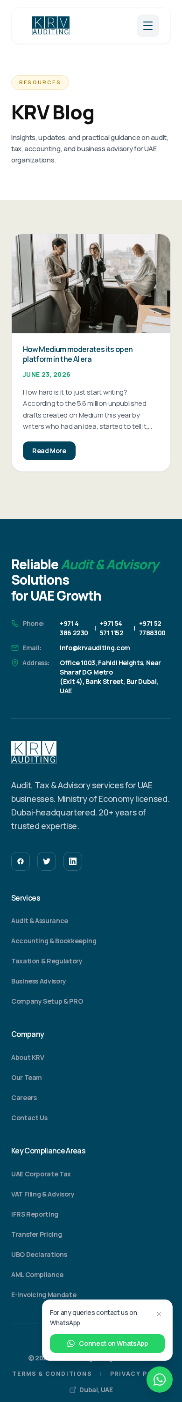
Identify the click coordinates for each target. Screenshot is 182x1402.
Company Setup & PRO (47, 1001)
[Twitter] (46, 861)
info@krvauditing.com (95, 647)
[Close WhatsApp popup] (159, 1314)
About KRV (27, 1057)
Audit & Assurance (39, 920)
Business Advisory (38, 980)
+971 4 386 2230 (74, 628)
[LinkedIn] (72, 861)
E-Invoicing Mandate (43, 1294)
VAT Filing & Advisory (42, 1193)
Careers (23, 1097)
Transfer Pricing (36, 1234)
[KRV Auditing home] (51, 25)
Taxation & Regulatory (46, 960)
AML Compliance (37, 1274)
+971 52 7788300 (152, 628)
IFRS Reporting (34, 1214)
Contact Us (29, 1117)
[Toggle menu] (148, 26)
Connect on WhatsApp (113, 1343)
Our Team (26, 1077)
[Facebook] (20, 861)
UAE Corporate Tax (41, 1173)
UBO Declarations (39, 1254)
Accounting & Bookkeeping (53, 940)
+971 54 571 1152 (112, 628)
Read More (49, 450)
